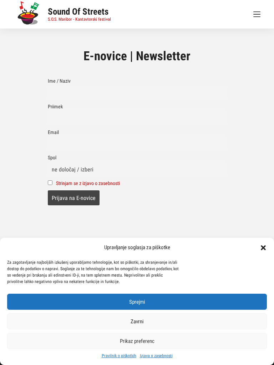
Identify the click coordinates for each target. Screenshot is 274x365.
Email (53, 132)
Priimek (55, 107)
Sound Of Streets (78, 11)
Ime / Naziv (59, 81)
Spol (52, 158)
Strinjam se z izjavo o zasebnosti (88, 183)
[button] (263, 247)
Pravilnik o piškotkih (119, 355)
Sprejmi (137, 302)
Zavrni (137, 321)
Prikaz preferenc (137, 341)
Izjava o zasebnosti (156, 355)
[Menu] (256, 14)
